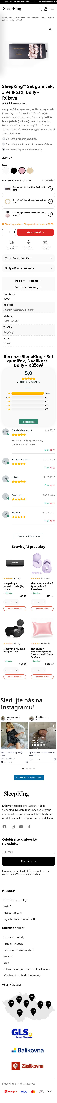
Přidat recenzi (28, 421)
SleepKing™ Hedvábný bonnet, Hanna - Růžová (30, 213)
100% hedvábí (10, 320)
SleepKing (8, 332)
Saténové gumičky (22, 17)
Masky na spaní (13, 912)
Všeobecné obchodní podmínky (22, 975)
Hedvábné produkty (15, 900)
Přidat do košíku (35, 232)
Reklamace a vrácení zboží (19, 950)
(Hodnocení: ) (19, 103)
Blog (6, 962)
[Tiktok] (29, 826)
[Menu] (52, 9)
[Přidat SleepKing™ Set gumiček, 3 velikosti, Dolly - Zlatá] (50, 188)
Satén (11, 17)
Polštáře (8, 906)
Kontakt (8, 956)
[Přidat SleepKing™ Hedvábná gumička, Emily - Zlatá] (50, 201)
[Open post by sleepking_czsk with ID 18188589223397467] (14, 735)
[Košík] (46, 9)
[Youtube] (21, 826)
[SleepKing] (12, 9)
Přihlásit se (28, 861)
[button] (49, 29)
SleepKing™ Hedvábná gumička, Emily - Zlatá (30, 200)
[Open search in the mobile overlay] (40, 9)
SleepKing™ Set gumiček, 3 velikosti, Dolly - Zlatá (30, 187)
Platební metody (13, 943)
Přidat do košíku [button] (15, 609)
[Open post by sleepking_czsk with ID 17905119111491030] (42, 735)
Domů (4, 17)
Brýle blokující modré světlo (20, 919)
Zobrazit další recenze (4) (28, 536)
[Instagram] (13, 826)
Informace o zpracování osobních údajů (27, 969)
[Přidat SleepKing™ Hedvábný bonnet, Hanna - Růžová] (50, 214)
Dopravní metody (14, 937)
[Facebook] (4, 826)
